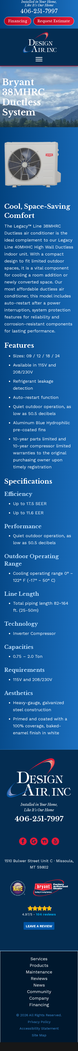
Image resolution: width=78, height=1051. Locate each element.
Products (39, 965)
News (39, 985)
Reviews (39, 978)
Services (39, 959)
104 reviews (46, 914)
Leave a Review (39, 926)
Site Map (39, 1035)
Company (39, 998)
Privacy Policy (39, 1022)
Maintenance (39, 972)
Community (39, 991)
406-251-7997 (39, 11)
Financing (39, 1004)
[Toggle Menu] (39, 59)
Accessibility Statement (39, 1028)
